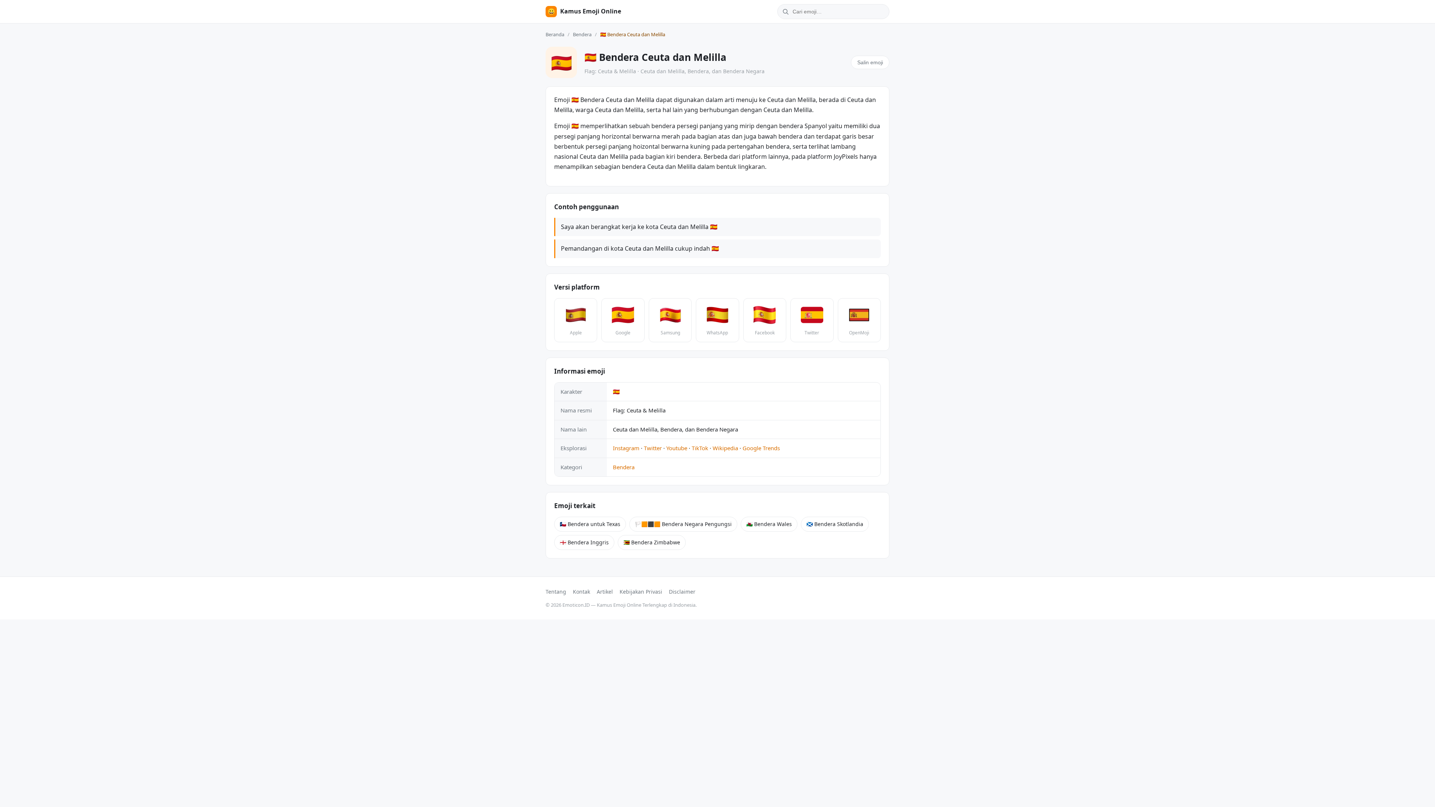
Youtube (676, 448)
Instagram (626, 448)
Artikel (605, 591)
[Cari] (784, 11)
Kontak (581, 591)
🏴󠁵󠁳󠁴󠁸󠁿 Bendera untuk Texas (590, 524)
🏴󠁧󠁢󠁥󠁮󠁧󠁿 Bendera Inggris (584, 542)
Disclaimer (682, 591)
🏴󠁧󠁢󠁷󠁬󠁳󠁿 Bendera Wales (769, 524)
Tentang (556, 591)
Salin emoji (870, 62)
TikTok (700, 448)
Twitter (653, 448)
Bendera (582, 34)
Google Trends (761, 448)
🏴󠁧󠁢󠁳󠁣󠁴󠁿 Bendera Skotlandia (834, 524)
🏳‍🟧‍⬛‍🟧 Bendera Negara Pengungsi (683, 524)
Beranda (555, 34)
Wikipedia (725, 448)
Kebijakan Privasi (641, 591)
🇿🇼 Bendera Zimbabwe (651, 542)
